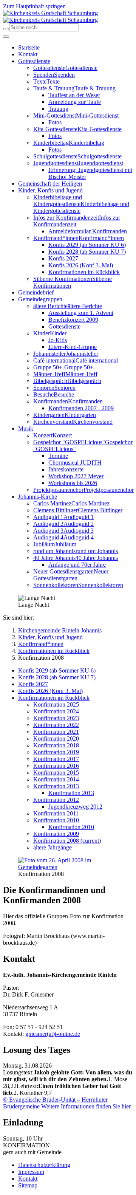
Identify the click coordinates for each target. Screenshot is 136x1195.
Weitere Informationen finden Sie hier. (86, 1106)
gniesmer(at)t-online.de (52, 1034)
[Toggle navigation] (6, 37)
